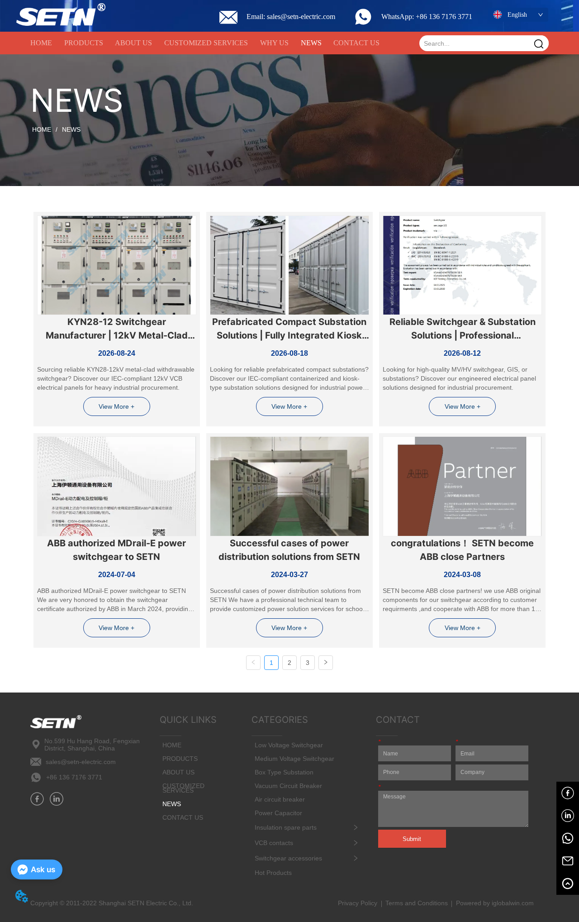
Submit (412, 839)
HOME (41, 129)
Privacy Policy (357, 903)
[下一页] (325, 662)
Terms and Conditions (416, 903)
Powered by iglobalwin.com (495, 903)
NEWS (71, 129)
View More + (116, 406)
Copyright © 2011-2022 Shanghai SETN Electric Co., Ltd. (111, 903)
